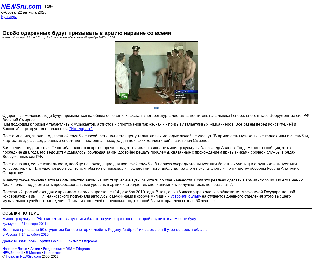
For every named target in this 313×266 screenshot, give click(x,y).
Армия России (51, 241)
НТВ (156, 107)
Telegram (83, 249)
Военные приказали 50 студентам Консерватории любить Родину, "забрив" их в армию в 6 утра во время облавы (105, 230)
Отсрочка (89, 241)
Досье (22, 249)
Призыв (72, 241)
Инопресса (53, 252)
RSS (69, 249)
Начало (8, 249)
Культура (9, 17)
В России (9, 234)
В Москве (33, 252)
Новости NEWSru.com (23, 256)
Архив (35, 249)
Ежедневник (52, 249)
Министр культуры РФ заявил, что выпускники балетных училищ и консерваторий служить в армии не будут (100, 219)
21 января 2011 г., (36, 224)
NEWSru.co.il (12, 252)
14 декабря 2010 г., (37, 234)
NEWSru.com (21, 6)
